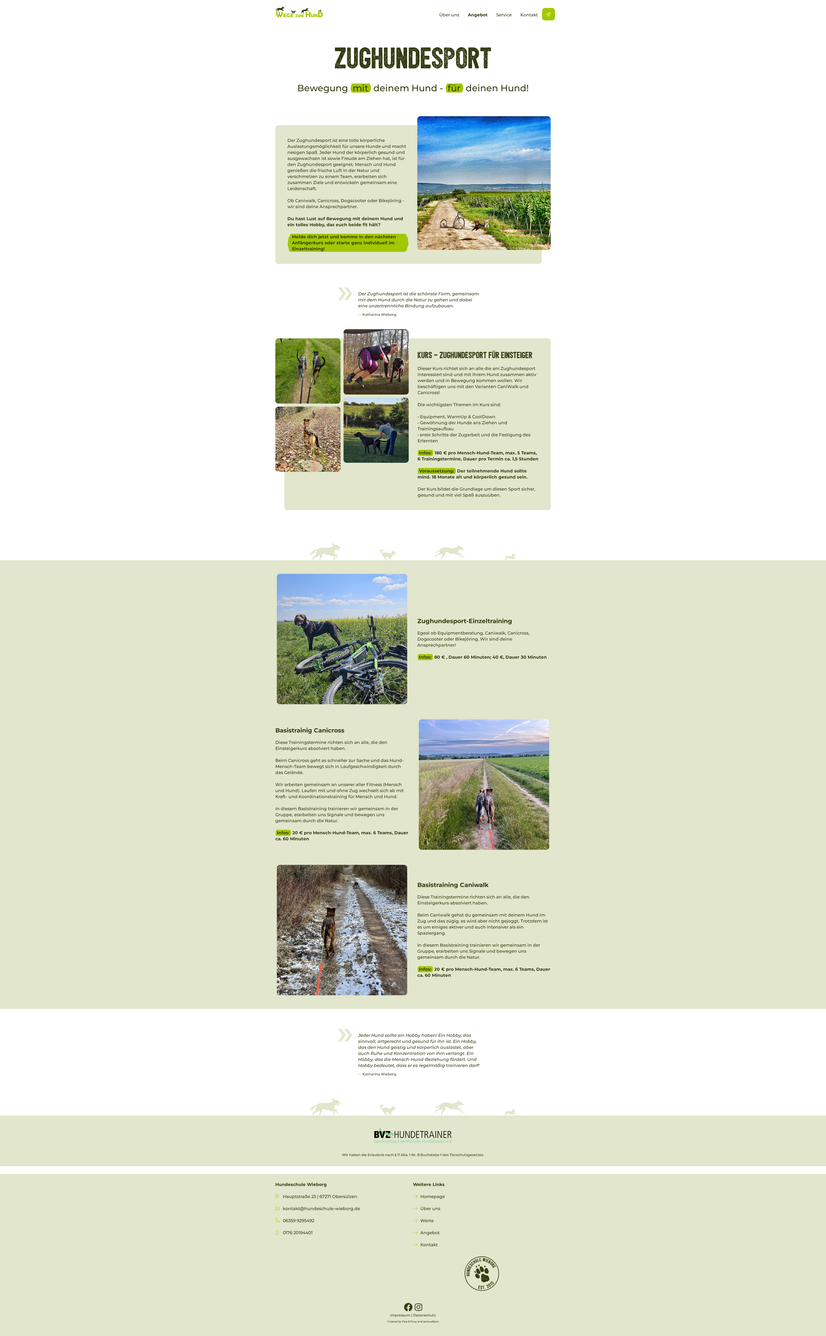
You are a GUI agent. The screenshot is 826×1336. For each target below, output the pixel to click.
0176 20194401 (294, 1232)
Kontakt (429, 1244)
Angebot (430, 1232)
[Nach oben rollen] (815, 1325)
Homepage (432, 1196)
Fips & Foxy (410, 1321)
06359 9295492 (298, 1220)
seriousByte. (431, 1321)
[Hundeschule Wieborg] (299, 12)
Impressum (400, 1315)
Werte (427, 1220)
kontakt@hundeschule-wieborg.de (321, 1208)
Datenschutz (424, 1315)
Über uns (430, 1208)
